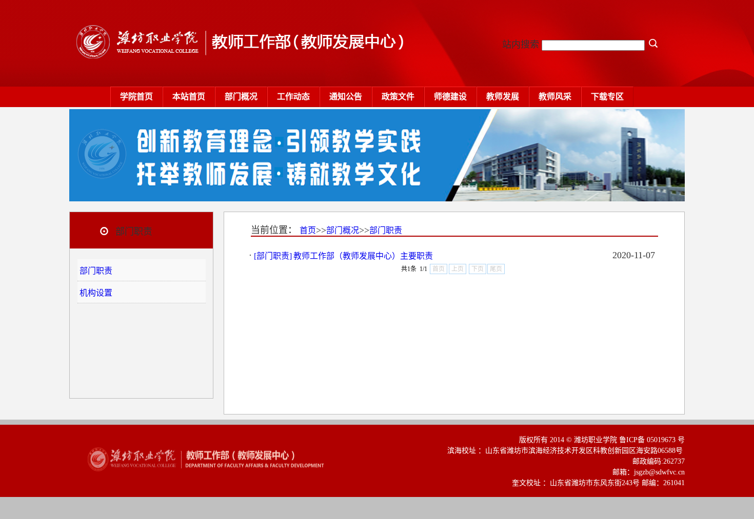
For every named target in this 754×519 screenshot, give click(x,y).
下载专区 (607, 96)
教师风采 (555, 96)
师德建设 (450, 96)
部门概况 (241, 96)
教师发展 (502, 96)
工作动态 (293, 96)
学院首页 (136, 96)
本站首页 (188, 96)
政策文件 (398, 96)
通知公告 (345, 96)
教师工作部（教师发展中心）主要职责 (363, 256)
